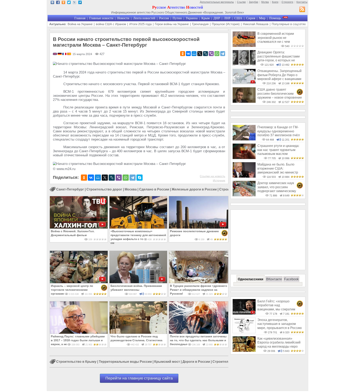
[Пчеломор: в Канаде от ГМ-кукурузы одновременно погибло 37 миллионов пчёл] (244, 139)
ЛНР (227, 18)
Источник (219, 180)
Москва (131, 189)
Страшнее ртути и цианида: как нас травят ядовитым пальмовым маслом (278, 149)
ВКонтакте (274, 279)
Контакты (301, 2)
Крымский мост (167, 362)
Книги (275, 2)
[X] (199, 53)
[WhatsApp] (216, 53)
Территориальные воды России (125, 362)
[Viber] (211, 53)
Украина (192, 18)
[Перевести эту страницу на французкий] (64, 54)
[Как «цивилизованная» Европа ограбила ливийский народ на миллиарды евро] (244, 351)
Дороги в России (196, 362)
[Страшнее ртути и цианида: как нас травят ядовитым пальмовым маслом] (244, 158)
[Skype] (139, 178)
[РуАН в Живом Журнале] (74, 3)
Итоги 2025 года (140, 24)
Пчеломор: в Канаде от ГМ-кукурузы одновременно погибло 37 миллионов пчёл (278, 131)
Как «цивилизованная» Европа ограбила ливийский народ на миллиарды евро (278, 342)
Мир (262, 18)
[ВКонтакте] (188, 53)
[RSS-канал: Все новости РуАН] (302, 9)
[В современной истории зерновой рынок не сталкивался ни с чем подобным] (244, 46)
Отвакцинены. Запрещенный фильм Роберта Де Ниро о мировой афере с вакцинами (279, 75)
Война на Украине (80, 24)
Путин (177, 18)
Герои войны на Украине (172, 24)
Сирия (250, 18)
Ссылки (241, 2)
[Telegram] (222, 53)
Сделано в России (154, 189)
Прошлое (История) (226, 24)
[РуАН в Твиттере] (69, 3)
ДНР (216, 18)
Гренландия (200, 24)
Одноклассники (250, 279)
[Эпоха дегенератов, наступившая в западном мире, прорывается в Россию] (244, 332)
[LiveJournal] (205, 53)
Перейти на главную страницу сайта (139, 378)
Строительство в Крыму (76, 362)
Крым (205, 18)
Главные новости (101, 18)
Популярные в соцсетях (289, 24)
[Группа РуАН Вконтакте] (52, 3)
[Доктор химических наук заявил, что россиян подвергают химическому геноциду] (244, 195)
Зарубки (253, 2)
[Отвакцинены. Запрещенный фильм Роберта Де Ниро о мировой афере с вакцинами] (244, 83)
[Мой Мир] (194, 53)
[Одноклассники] (182, 53)
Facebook (291, 279)
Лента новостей (144, 18)
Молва (265, 2)
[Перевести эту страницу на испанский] (69, 54)
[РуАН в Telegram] (80, 3)
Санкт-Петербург (70, 189)
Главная (79, 18)
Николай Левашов (255, 24)
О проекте (287, 2)
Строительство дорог (104, 189)
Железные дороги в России (194, 189)
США (238, 18)
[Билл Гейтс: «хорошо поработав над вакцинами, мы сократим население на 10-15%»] (244, 313)
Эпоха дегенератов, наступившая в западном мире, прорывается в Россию (279, 324)
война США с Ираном (111, 24)
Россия (164, 18)
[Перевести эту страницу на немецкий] (60, 54)
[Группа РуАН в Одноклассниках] (63, 3)
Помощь (275, 18)
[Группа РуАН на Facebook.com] (58, 3)
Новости (123, 18)
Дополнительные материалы (217, 2)
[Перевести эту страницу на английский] (55, 54)
